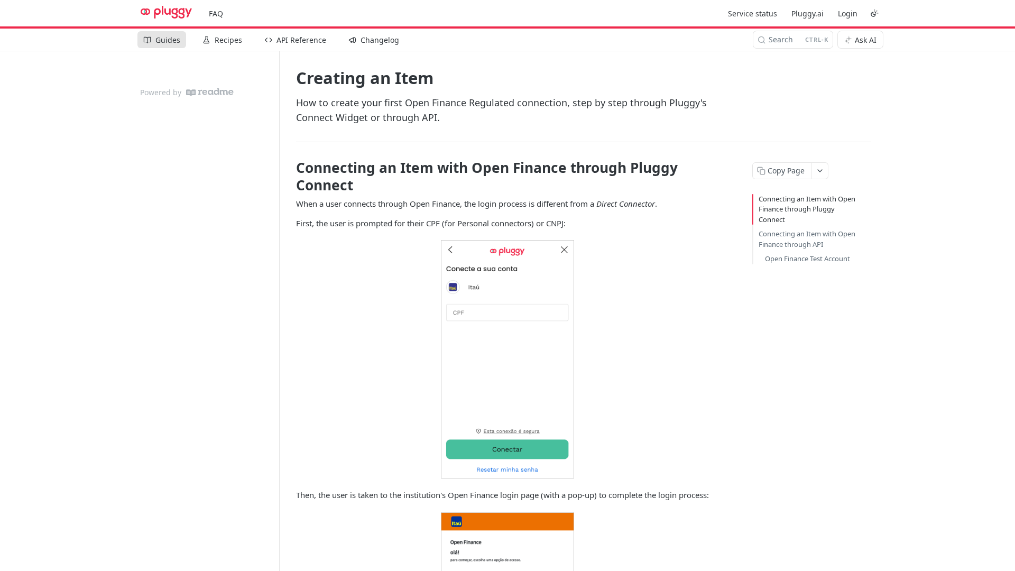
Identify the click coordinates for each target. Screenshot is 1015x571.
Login (847, 13)
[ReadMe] (210, 92)
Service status (752, 13)
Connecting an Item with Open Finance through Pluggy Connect (807, 209)
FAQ (216, 13)
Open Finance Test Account (807, 258)
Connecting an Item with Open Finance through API (807, 239)
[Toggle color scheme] (874, 13)
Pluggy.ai (807, 13)
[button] (507, 359)
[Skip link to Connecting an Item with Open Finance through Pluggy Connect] (288, 176)
